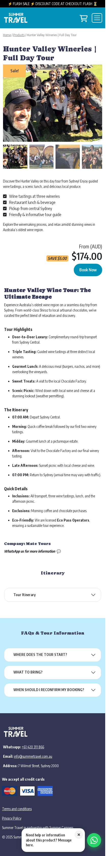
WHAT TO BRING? (28, 668)
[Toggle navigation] (97, 18)
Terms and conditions (17, 805)
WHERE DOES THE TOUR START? (40, 651)
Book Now (88, 266)
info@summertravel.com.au (33, 752)
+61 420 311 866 (33, 743)
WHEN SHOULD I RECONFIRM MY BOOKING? (48, 686)
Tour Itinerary (24, 591)
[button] (96, 104)
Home (7, 35)
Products (19, 35)
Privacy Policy (11, 814)
